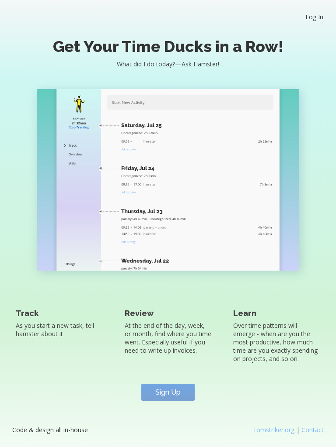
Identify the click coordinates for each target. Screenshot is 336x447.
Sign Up (168, 392)
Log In (314, 17)
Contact (312, 430)
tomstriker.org (275, 430)
